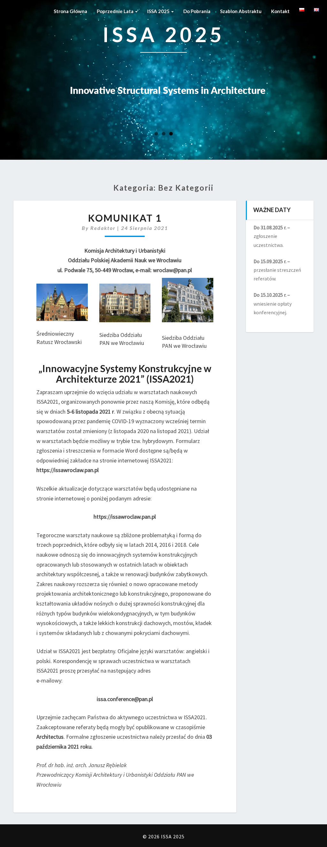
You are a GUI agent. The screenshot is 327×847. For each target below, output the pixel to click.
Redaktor (103, 228)
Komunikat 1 (125, 218)
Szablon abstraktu (241, 11)
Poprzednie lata (115, 11)
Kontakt (280, 11)
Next (291, 90)
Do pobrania (196, 11)
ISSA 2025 (159, 11)
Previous (36, 90)
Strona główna (70, 11)
